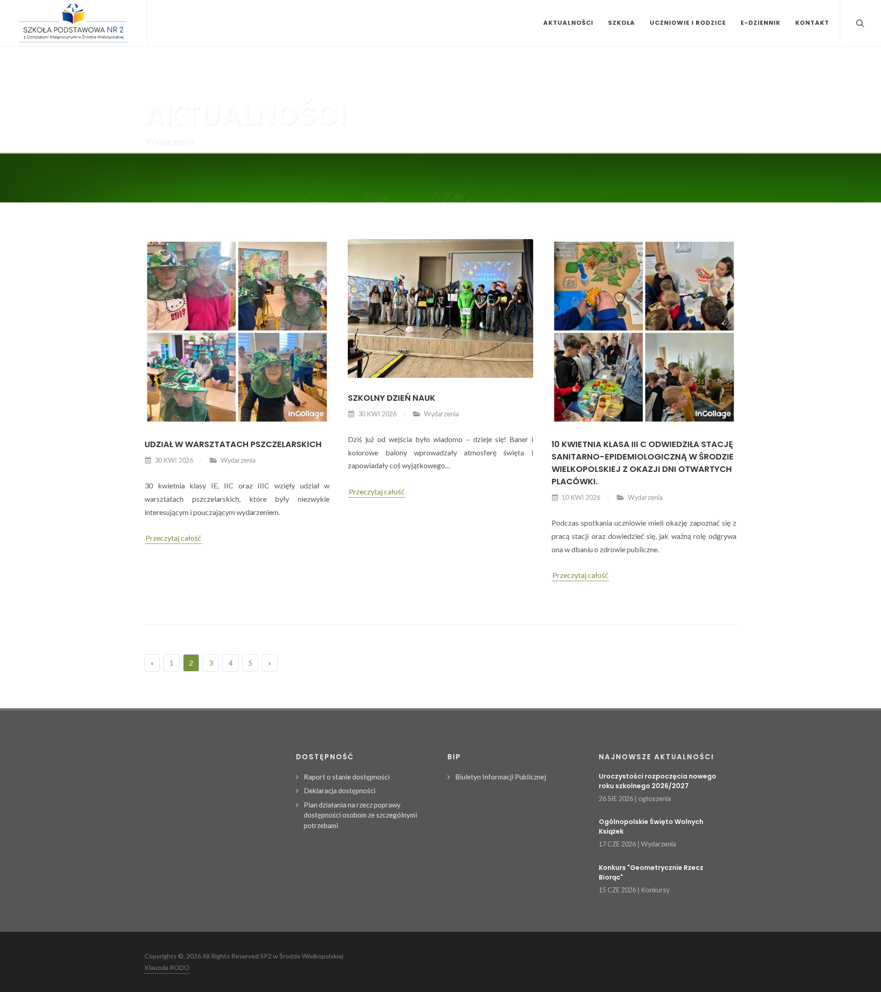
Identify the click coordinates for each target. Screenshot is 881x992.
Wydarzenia (238, 460)
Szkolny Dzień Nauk (391, 398)
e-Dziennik (761, 22)
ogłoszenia (654, 798)
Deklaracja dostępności (339, 790)
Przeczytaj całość (173, 537)
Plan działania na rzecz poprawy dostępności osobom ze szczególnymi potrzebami (360, 815)
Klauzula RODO (167, 967)
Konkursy (655, 890)
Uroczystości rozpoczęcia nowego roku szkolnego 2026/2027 (657, 781)
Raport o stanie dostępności (347, 777)
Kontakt (812, 22)
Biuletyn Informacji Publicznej (500, 777)
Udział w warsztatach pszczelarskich (233, 444)
